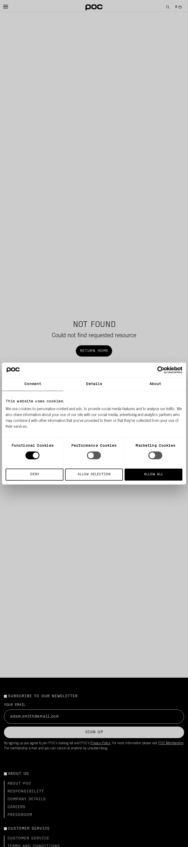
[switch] (94, 455)
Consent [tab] (32, 384)
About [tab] (155, 384)
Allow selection (94, 474)
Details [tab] (94, 384)
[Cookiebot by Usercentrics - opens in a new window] (161, 369)
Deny (34, 474)
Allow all (153, 474)
